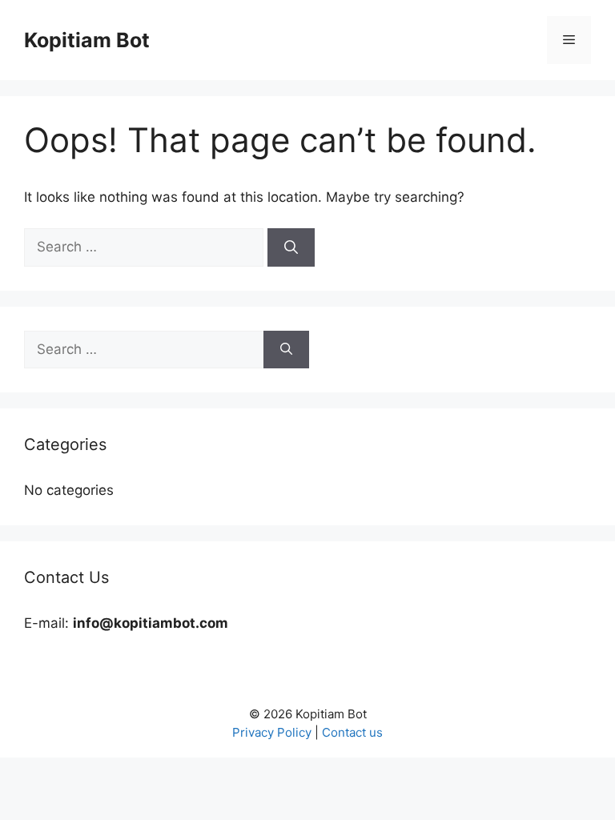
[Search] (291, 247)
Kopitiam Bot (87, 40)
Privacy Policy (272, 732)
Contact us (352, 732)
